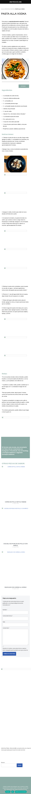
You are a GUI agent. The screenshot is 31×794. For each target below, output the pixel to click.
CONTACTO (12, 780)
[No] (29, 789)
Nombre (5, 609)
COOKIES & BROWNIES (23, 780)
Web (4, 622)
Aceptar (8, 791)
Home (2, 9)
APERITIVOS (4, 778)
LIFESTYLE (25, 782)
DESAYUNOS (4, 782)
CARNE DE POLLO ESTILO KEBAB (15, 502)
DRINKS (11, 782)
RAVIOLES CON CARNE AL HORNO (15, 587)
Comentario (6, 628)
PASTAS (12, 9)
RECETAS (7, 9)
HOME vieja (18, 782)
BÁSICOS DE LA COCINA (15, 778)
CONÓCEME (4, 780)
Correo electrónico (8, 615)
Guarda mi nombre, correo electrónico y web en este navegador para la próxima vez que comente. (15, 649)
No (12, 791)
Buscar (3, 762)
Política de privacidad (21, 791)
